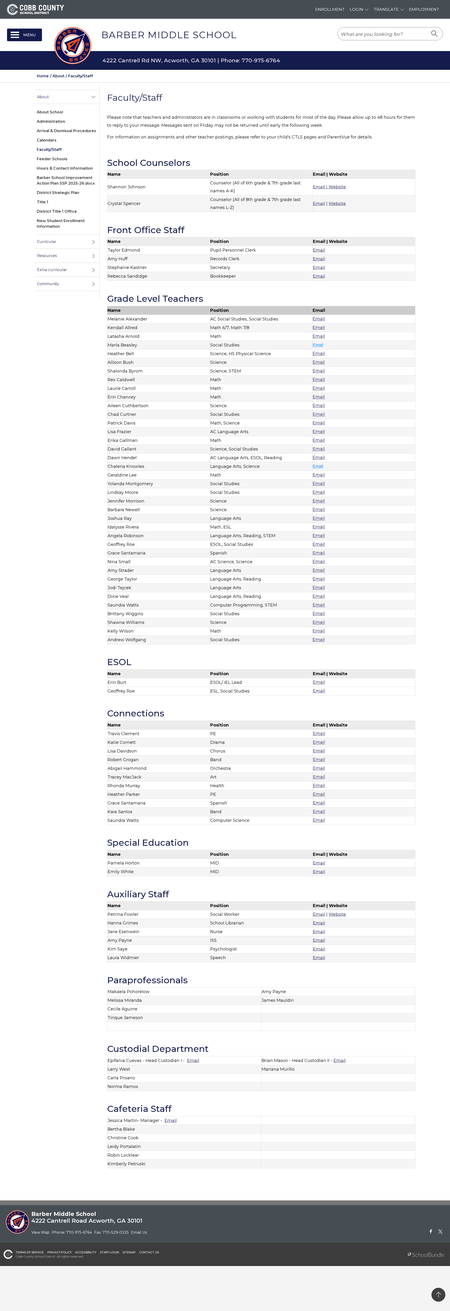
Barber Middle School (169, 35)
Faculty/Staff (49, 149)
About (43, 97)
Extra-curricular (52, 270)
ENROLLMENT (330, 9)
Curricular (46, 241)
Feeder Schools (52, 159)
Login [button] (356, 9)
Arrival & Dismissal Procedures (66, 131)
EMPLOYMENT (424, 9)
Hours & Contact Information (65, 168)
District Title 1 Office (57, 211)
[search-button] (434, 33)
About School (50, 112)
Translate (386, 9)
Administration (51, 121)
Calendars (46, 140)
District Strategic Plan (58, 192)
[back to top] (438, 1295)
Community (48, 284)
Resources (47, 255)
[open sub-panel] (93, 97)
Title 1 (42, 202)
